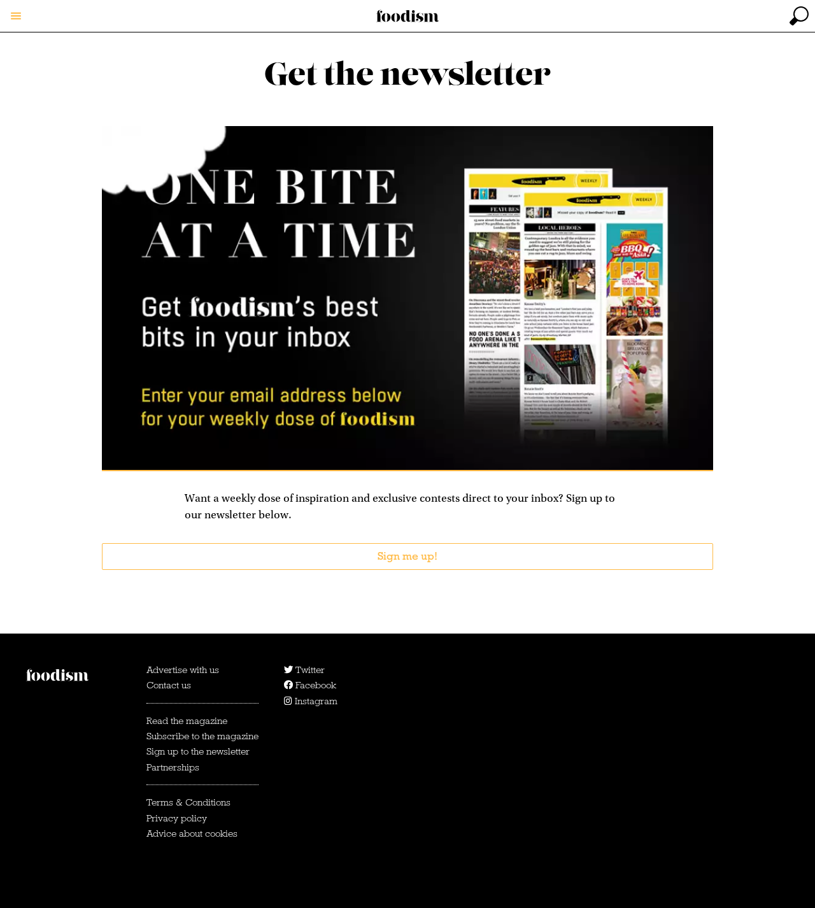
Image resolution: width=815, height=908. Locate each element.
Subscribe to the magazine (202, 736)
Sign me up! (407, 556)
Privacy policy (176, 818)
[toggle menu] (16, 16)
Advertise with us (182, 670)
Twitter (309, 670)
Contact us (168, 685)
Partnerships (172, 767)
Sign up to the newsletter (198, 751)
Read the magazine (186, 721)
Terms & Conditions (188, 802)
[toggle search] (799, 16)
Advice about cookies (191, 833)
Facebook (314, 685)
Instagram (314, 701)
